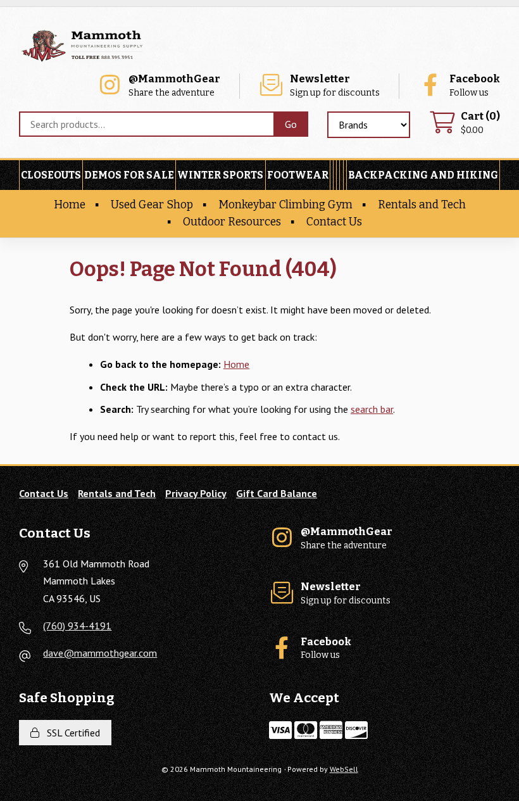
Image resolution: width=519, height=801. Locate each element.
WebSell (344, 769)
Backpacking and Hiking (423, 175)
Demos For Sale (129, 175)
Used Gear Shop (152, 204)
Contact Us (334, 222)
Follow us (474, 85)
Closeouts (51, 175)
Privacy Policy (196, 493)
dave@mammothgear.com (100, 652)
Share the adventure (174, 85)
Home (69, 204)
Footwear (297, 175)
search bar (372, 409)
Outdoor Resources (232, 222)
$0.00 (480, 123)
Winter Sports (220, 175)
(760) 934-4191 (77, 625)
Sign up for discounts (335, 85)
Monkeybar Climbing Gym (285, 204)
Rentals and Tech (422, 204)
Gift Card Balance (276, 493)
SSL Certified (71, 732)
